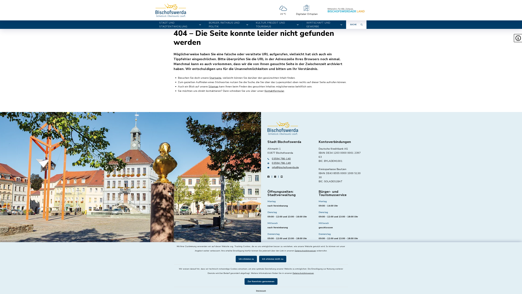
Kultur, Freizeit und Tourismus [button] (270, 24)
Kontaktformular (274, 91)
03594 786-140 (281, 158)
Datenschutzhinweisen (305, 250)
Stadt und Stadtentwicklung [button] (173, 24)
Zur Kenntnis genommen (261, 281)
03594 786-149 (281, 163)
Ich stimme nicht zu (272, 259)
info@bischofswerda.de (285, 167)
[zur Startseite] (171, 10)
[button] (518, 38)
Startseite (215, 77)
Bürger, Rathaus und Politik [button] (224, 24)
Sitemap (213, 86)
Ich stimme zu (246, 259)
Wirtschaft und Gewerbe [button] (318, 24)
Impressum (261, 290)
